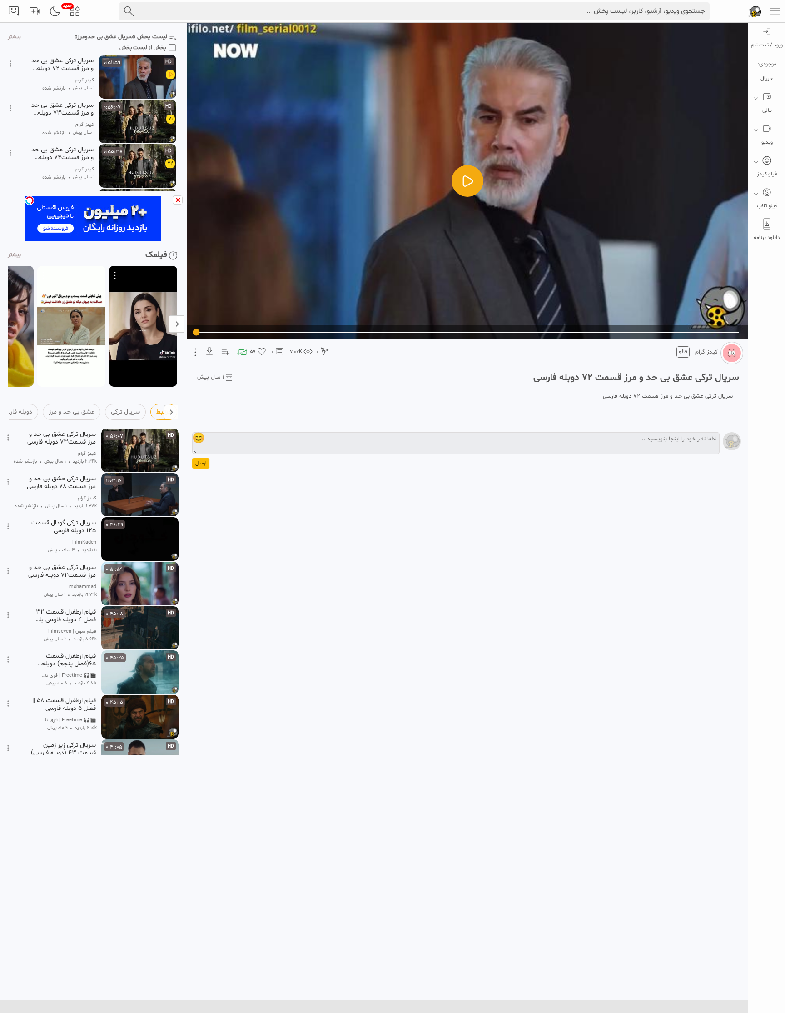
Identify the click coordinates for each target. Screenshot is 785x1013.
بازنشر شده (54, 88)
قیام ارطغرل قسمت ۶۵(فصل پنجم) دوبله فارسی (69, 660)
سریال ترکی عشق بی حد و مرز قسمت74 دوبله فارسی (62, 153)
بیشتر (14, 37)
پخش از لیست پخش (142, 47)
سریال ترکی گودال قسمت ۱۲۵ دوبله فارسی (63, 526)
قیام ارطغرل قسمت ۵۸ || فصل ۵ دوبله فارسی (64, 704)
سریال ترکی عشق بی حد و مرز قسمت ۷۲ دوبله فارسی (62, 64)
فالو (683, 352)
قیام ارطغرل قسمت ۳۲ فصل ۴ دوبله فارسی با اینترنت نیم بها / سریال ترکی (65, 616)
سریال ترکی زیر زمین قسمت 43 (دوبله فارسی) (63, 749)
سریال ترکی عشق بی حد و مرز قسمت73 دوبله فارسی (62, 109)
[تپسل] (29, 200)
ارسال (200, 463)
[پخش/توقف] (467, 181)
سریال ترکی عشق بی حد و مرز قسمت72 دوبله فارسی (62, 571)
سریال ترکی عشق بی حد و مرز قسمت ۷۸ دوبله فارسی (61, 482)
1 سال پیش (210, 377)
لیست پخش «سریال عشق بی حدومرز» (121, 37)
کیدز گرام (706, 352)
